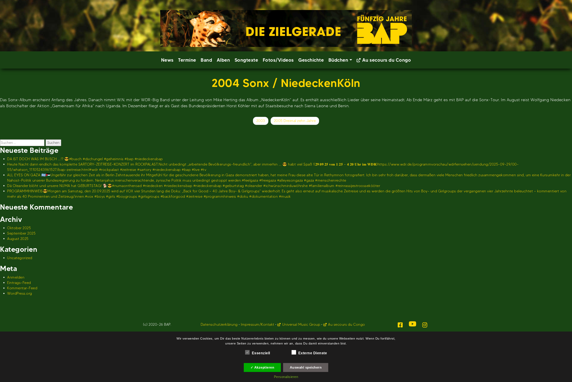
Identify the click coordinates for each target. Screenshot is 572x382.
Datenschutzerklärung (219, 324)
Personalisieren (286, 377)
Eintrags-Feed (19, 283)
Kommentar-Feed (22, 288)
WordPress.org (19, 293)
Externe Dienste (312, 353)
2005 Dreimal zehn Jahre (295, 121)
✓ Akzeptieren (262, 367)
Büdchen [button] (338, 60)
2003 (260, 121)
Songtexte (246, 60)
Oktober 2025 (19, 228)
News (167, 60)
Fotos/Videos (278, 60)
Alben (223, 60)
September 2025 (21, 233)
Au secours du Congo (386, 60)
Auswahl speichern (306, 367)
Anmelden (15, 277)
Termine (187, 60)
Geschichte (311, 60)
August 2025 (18, 239)
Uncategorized (19, 258)
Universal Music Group (301, 324)
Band (206, 60)
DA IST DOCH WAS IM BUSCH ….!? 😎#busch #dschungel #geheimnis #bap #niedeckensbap (85, 159)
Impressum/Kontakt (257, 324)
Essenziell (261, 353)
